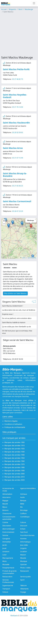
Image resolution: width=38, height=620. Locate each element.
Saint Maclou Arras (13, 148)
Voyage (23, 592)
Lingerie (23, 548)
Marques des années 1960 (14, 461)
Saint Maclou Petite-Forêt (16, 69)
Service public (25, 576)
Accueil (4, 9)
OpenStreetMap (32, 258)
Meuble (23, 558)
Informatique (25, 542)
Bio (21, 507)
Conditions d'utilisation (13, 424)
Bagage (5, 500)
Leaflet (23, 258)
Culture (23, 522)
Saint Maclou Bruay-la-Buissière (15, 174)
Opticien (23, 564)
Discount (23, 525)
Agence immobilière (28, 488)
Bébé (22, 504)
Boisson (5, 510)
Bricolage (23, 510)
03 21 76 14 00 (17, 107)
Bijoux (4, 507)
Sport (22, 580)
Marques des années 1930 (14, 452)
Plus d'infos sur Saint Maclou (15, 293)
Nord (20, 9)
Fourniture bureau (27, 535)
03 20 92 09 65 (17, 132)
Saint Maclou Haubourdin (16, 122)
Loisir (4, 555)
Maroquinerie (7, 558)
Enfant (22, 529)
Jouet (4, 548)
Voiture (5, 592)
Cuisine (5, 522)
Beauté (5, 504)
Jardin (4, 545)
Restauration (7, 576)
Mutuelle (5, 564)
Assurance (6, 497)
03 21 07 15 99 (17, 158)
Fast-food (24, 532)
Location (23, 551)
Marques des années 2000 (14, 474)
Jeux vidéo (24, 545)
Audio (22, 497)
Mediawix (14, 615)
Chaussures (6, 513)
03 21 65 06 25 (17, 186)
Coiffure (23, 513)
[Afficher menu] (34, 3)
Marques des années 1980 (14, 467)
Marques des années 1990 (14, 470)
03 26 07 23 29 (17, 211)
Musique (23, 561)
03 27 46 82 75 (17, 79)
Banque (23, 500)
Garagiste (6, 538)
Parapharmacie (8, 568)
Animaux (23, 494)
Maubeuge (29, 9)
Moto (4, 561)
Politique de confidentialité (14, 427)
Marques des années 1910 (14, 445)
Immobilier (6, 542)
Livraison (5, 551)
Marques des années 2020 (14, 480)
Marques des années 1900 (14, 442)
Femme (5, 535)
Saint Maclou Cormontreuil (17, 201)
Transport (6, 589)
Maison (23, 555)
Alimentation (7, 494)
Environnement (8, 532)
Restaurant (24, 571)
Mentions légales (11, 421)
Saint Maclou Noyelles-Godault (15, 96)
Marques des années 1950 (14, 458)
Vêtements (24, 589)
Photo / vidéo (25, 568)
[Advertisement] (19, 35)
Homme (23, 538)
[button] (22, 223)
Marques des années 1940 (14, 455)
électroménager (8, 529)
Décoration (6, 525)
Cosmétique (24, 517)
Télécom (23, 585)
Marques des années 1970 (14, 464)
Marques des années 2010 (14, 477)
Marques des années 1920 (14, 448)
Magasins (12, 9)
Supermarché (7, 585)
